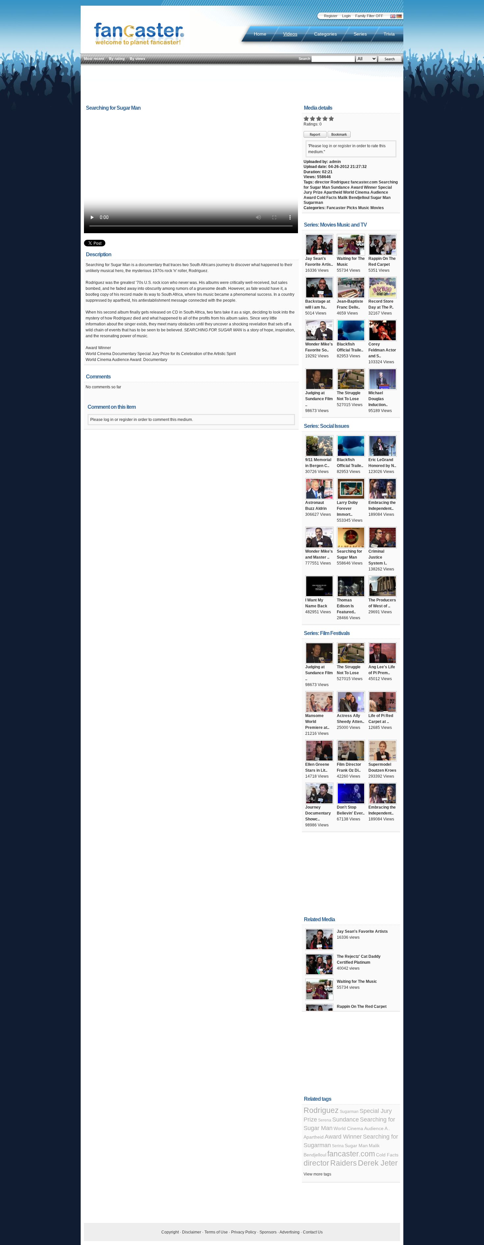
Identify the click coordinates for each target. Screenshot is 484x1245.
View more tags (317, 1174)
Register (330, 16)
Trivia (389, 34)
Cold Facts (327, 197)
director (322, 182)
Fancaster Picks (342, 208)
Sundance (340, 187)
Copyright (170, 1232)
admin (335, 161)
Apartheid (333, 192)
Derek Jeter (378, 1163)
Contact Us (313, 1232)
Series (360, 34)
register (344, 146)
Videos (290, 34)
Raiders (343, 1163)
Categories (325, 34)
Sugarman (313, 202)
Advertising (290, 1232)
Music (363, 208)
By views (137, 59)
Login (346, 16)
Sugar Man (380, 197)
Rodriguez (340, 182)
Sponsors (268, 1232)
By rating (117, 59)
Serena (324, 1120)
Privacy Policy (243, 1232)
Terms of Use (216, 1232)
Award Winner (364, 187)
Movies (377, 208)
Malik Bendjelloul (353, 197)
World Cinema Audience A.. (362, 1128)
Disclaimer (191, 1232)
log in (327, 146)
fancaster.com (364, 182)
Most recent (94, 59)
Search (304, 59)
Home (260, 34)
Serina (338, 1146)
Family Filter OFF (369, 16)
